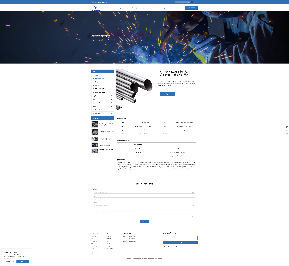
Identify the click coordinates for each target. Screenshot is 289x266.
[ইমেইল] (287, 130)
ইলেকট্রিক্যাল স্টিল (96, 110)
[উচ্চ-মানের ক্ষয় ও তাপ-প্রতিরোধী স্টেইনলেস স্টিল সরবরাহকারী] (94, 145)
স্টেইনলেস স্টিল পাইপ (111, 40)
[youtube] (164, 246)
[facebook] (168, 246)
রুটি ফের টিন (103, 40)
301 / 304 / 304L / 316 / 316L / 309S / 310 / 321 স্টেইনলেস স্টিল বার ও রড (106, 151)
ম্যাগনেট (94, 106)
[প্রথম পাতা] (95, 8)
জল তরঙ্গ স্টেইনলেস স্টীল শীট (101, 92)
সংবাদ (152, 8)
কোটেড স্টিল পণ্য (96, 113)
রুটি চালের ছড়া (98, 82)
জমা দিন (144, 221)
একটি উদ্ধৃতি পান (191, 7)
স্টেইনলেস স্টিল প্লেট (99, 89)
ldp (92, 238)
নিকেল (94, 99)
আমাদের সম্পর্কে (130, 8)
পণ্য (136, 8)
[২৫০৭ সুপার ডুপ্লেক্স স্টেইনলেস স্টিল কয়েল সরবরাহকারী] (94, 124)
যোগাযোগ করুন (158, 8)
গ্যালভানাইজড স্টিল (97, 103)
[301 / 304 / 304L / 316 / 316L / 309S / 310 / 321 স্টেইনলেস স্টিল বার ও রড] (94, 151)
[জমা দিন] (188, 2)
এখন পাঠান (180, 242)
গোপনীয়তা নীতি (159, 258)
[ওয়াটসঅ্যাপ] (287, 127)
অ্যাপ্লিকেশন (143, 8)
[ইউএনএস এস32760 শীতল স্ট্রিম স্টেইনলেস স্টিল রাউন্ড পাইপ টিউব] (135, 88)
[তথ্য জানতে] (287, 134)
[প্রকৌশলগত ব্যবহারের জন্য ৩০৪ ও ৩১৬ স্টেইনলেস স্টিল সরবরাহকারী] (94, 139)
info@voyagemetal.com (101, 2)
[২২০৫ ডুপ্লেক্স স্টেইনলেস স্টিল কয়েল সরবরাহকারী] (94, 132)
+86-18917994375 (131, 236)
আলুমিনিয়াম (95, 96)
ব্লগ (165, 8)
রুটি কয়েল (97, 85)
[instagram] (172, 246)
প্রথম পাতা (122, 8)
